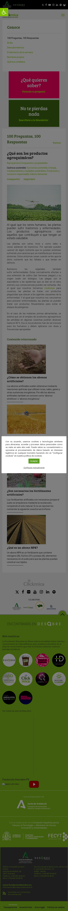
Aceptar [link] (34, 461)
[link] (4, 12)
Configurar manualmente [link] (34, 468)
